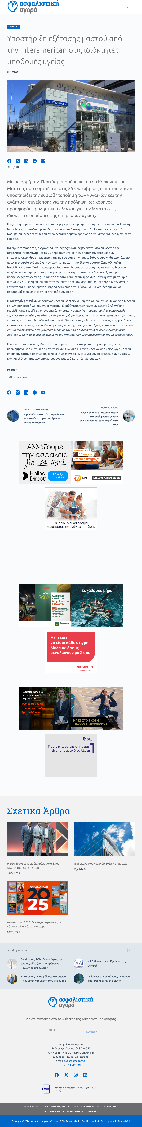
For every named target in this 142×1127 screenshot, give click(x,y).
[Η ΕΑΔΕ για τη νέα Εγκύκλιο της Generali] (79, 963)
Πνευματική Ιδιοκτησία (56, 1107)
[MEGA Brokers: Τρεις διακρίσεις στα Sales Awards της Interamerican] (37, 839)
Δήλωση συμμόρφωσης (86, 1107)
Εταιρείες (13, 27)
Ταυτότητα (93, 1111)
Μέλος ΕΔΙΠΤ (111, 1107)
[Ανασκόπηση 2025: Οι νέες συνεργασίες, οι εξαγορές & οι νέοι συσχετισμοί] (37, 898)
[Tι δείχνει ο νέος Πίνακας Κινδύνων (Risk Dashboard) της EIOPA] (79, 978)
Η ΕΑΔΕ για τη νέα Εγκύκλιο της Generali (106, 963)
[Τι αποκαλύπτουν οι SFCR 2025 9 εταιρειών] (104, 839)
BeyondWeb (124, 1121)
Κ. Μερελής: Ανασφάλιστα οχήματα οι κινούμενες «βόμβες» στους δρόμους (43, 978)
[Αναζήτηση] (127, 7)
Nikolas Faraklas (82, 1121)
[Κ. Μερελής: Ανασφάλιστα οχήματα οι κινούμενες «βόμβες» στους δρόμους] (12, 978)
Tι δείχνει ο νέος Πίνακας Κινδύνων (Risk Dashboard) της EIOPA (108, 978)
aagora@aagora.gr (75, 1060)
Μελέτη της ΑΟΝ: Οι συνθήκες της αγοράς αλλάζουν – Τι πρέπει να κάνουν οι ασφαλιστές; (41, 963)
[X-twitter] (66, 1075)
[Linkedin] (85, 1075)
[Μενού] (133, 6)
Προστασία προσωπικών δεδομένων (63, 1111)
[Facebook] (11, 161)
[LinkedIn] (28, 161)
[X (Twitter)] (20, 161)
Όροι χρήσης (31, 1107)
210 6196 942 (74, 1065)
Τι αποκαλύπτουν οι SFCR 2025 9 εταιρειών (100, 863)
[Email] (45, 161)
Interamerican (18, 377)
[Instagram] (76, 1075)
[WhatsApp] (37, 161)
